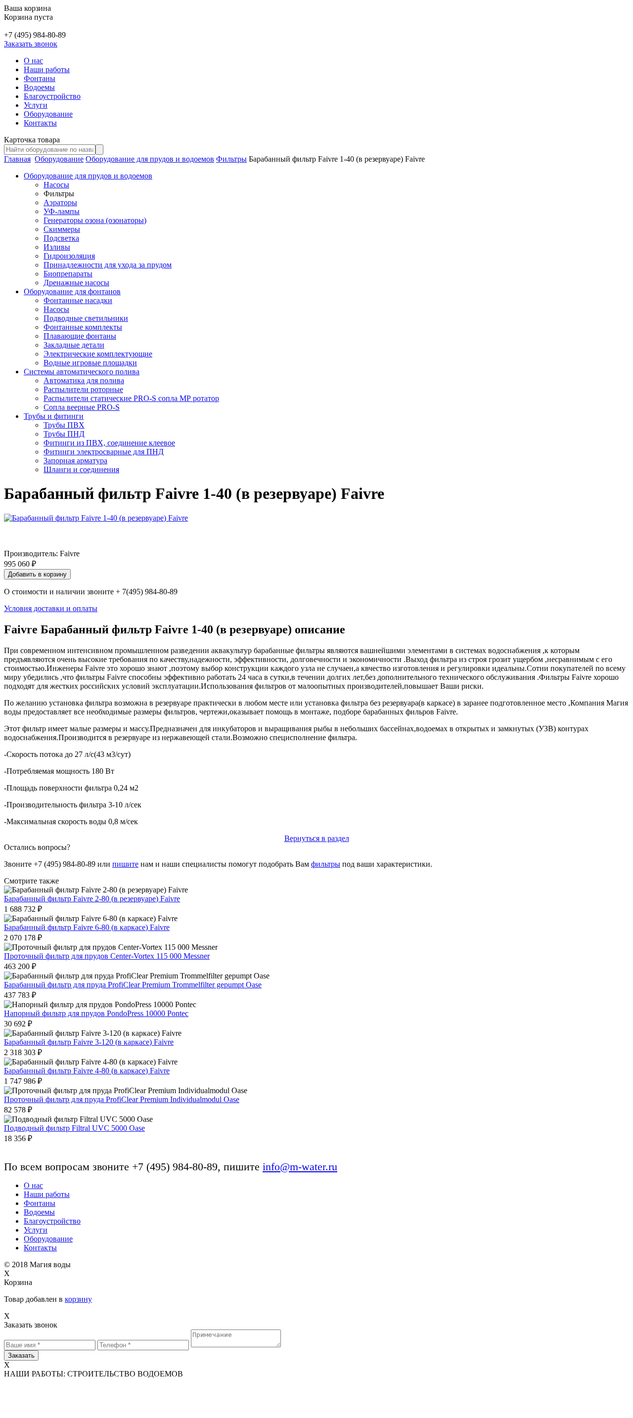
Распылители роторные (83, 389)
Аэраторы (60, 202)
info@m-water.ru (300, 1166)
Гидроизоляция (69, 256)
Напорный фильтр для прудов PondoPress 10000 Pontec (96, 1013)
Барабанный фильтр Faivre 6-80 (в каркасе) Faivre (87, 927)
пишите (125, 864)
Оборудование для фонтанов (72, 291)
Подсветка (61, 238)
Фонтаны (39, 78)
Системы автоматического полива (81, 371)
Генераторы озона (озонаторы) (95, 220)
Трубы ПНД (64, 434)
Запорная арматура (75, 460)
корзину (78, 1299)
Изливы (57, 247)
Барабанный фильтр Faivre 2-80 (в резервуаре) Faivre (92, 898)
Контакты (40, 123)
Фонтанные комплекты (83, 327)
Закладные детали (74, 345)
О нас (33, 60)
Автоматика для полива (84, 380)
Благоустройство (52, 96)
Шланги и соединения (81, 469)
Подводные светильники (86, 318)
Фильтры (231, 159)
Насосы (56, 184)
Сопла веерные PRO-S (82, 407)
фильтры (325, 864)
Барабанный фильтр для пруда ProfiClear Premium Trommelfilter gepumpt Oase (133, 984)
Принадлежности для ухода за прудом (108, 265)
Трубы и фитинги (54, 416)
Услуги (35, 105)
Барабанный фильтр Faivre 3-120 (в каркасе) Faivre (89, 1042)
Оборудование (48, 114)
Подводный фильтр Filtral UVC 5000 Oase (74, 1128)
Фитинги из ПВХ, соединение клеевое (109, 443)
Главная (17, 159)
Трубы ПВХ (64, 425)
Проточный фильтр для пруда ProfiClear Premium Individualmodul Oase (121, 1099)
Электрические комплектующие (98, 354)
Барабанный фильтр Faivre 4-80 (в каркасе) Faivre (87, 1070)
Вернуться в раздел (316, 838)
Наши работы (47, 69)
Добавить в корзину (37, 574)
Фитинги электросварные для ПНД (104, 451)
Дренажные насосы (76, 282)
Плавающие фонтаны (80, 336)
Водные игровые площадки (90, 362)
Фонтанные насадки (78, 300)
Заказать (21, 1355)
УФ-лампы (62, 211)
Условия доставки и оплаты (50, 608)
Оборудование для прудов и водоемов (150, 159)
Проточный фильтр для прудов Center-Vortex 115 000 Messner (107, 956)
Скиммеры (62, 229)
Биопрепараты (68, 273)
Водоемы (39, 87)
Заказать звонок (30, 44)
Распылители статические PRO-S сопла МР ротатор (131, 398)
